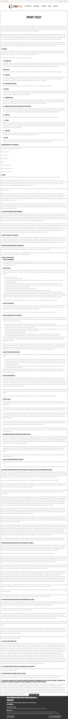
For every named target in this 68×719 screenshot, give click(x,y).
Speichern (10, 716)
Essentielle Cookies (12, 707)
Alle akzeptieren (54, 716)
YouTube (65, 1)
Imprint (60, 1)
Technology (28, 6)
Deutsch (6, 1)
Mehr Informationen (10, 704)
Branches (36, 6)
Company (43, 6)
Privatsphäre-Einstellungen (34, 694)
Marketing (10, 710)
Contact (55, 6)
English (2, 1)
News (49, 6)
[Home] (15, 6)
